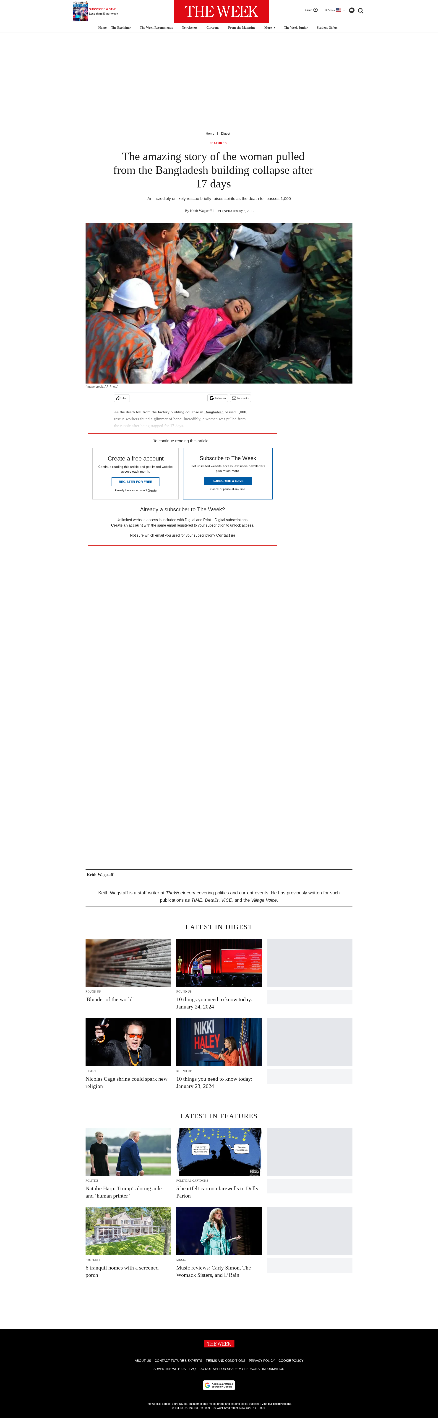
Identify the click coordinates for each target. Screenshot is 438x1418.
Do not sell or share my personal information (241, 1369)
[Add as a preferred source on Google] (219, 1385)
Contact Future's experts (178, 1360)
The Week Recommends (156, 27)
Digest (225, 133)
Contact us (225, 535)
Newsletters (189, 27)
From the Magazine (241, 27)
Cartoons (212, 27)
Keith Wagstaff (201, 211)
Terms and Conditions (225, 1360)
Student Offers (327, 27)
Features (218, 143)
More (268, 27)
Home (210, 133)
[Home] (102, 28)
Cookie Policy (291, 1360)
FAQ (192, 1369)
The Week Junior (296, 27)
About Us (143, 1360)
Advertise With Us (170, 1369)
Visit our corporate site (276, 1403)
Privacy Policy (262, 1360)
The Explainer (121, 27)
